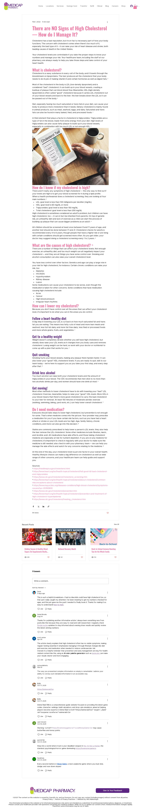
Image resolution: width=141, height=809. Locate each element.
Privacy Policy (48, 799)
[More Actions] (107, 592)
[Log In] (129, 6)
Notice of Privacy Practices (65, 799)
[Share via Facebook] (33, 506)
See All (116, 524)
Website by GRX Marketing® (87, 799)
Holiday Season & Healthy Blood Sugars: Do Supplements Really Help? (36, 550)
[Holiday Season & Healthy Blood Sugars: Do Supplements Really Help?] (37, 536)
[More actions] (107, 22)
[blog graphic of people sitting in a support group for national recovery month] (70, 536)
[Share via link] (48, 506)
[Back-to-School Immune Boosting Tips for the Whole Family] (104, 536)
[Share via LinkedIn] (43, 506)
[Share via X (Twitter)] (38, 506)
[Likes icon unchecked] (38, 609)
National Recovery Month (67, 549)
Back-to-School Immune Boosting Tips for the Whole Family (104, 550)
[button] (135, 7)
